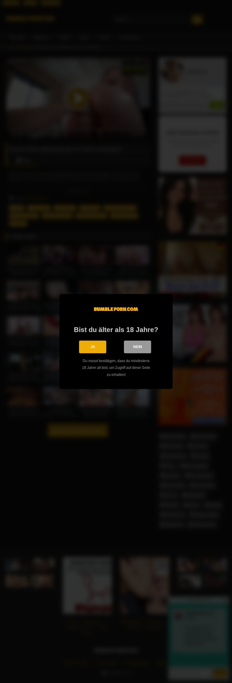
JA (92, 347)
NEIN (137, 347)
